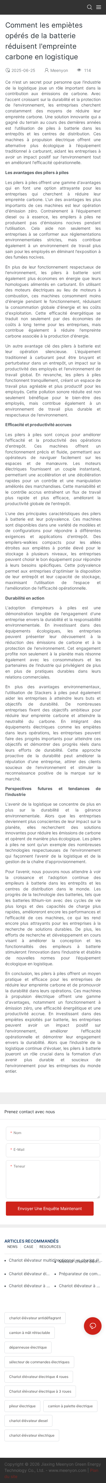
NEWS (12, 1246)
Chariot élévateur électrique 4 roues (38, 1376)
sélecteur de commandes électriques (39, 1362)
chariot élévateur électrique (31, 1435)
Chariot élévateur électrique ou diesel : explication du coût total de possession (30, 1273)
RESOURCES (50, 1246)
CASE (28, 1246)
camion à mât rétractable (29, 1332)
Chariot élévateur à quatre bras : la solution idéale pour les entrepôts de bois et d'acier (80, 1285)
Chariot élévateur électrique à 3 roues (40, 1391)
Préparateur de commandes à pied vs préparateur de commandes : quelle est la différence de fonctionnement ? (80, 1273)
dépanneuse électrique (28, 1347)
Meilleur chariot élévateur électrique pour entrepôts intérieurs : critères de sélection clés (80, 1261)
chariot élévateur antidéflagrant (35, 1318)
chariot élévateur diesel (28, 1420)
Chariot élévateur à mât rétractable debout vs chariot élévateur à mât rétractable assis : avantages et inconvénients (30, 1285)
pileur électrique (22, 1406)
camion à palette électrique (70, 1406)
